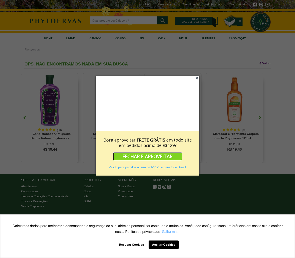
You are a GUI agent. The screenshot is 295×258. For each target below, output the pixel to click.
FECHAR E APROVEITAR (147, 156)
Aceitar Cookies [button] (163, 244)
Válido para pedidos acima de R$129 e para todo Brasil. (148, 167)
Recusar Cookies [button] (131, 244)
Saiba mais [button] (170, 232)
